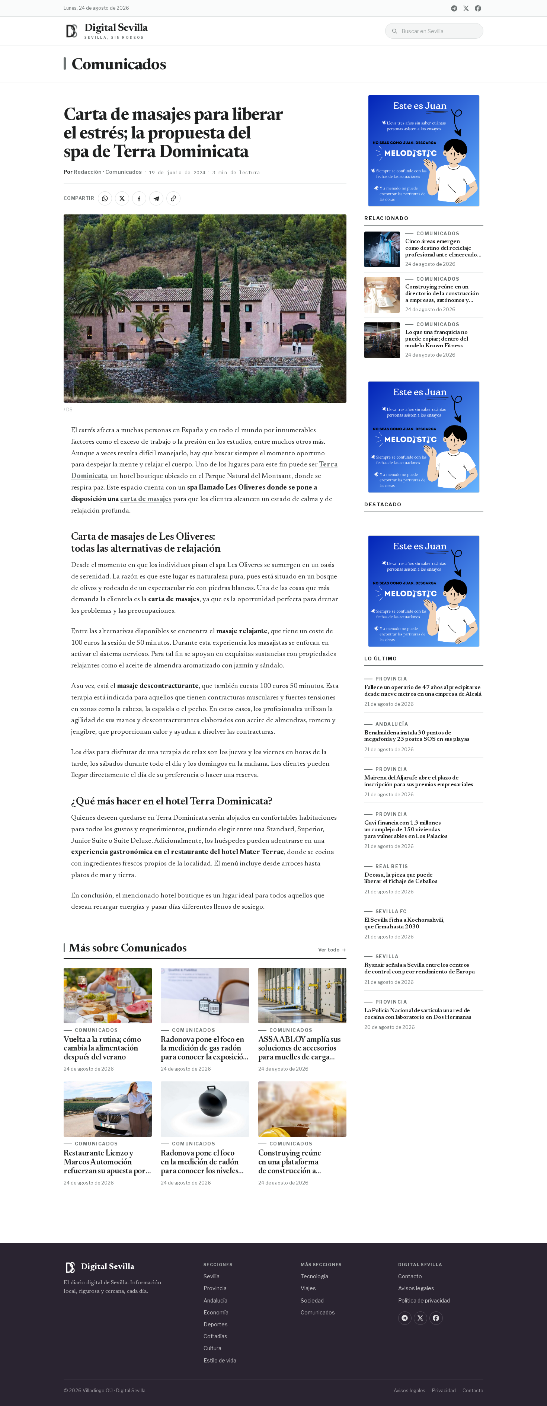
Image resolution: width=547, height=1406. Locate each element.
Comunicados (118, 65)
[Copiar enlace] (173, 198)
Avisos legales (416, 1288)
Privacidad (444, 1390)
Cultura (212, 1348)
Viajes (308, 1288)
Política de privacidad (424, 1300)
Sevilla (212, 1276)
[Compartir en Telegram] (156, 198)
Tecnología (314, 1276)
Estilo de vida (220, 1360)
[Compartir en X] (122, 198)
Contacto (410, 1276)
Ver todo (328, 950)
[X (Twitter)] (465, 8)
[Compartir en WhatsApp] (105, 198)
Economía (216, 1312)
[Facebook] (477, 8)
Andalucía (215, 1300)
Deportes (216, 1324)
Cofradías (215, 1336)
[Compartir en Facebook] (139, 198)
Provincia (215, 1288)
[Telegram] (454, 8)
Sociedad (312, 1300)
